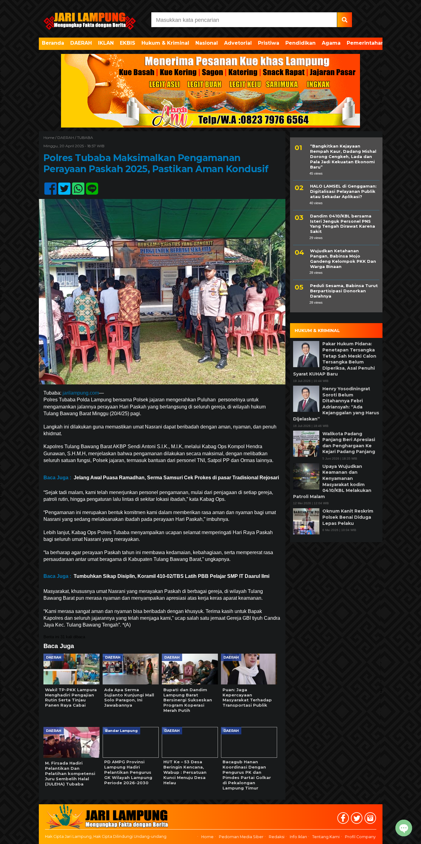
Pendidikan (300, 43)
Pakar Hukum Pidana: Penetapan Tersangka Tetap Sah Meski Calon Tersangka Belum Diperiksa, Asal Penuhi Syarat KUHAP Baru (334, 359)
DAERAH (81, 43)
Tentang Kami (326, 837)
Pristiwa (268, 43)
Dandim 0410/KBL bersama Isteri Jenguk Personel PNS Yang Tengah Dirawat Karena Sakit (342, 223)
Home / (50, 137)
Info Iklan (298, 837)
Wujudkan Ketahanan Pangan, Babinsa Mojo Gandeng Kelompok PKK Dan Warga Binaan (343, 258)
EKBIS (127, 43)
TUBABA (85, 137)
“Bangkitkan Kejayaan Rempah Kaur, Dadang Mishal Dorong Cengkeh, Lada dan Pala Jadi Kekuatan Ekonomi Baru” (343, 156)
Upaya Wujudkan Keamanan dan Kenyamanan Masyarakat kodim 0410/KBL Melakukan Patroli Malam (332, 481)
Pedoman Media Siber (241, 837)
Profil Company (360, 837)
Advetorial (238, 43)
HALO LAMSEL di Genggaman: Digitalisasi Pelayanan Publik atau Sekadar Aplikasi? (343, 191)
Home (207, 837)
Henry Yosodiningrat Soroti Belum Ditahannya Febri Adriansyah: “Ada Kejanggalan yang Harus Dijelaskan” (336, 403)
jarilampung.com (81, 393)
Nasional (206, 43)
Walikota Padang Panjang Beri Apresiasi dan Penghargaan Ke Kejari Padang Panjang (348, 442)
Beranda (53, 43)
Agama (331, 43)
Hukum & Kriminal (165, 43)
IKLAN (106, 43)
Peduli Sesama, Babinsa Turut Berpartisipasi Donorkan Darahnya (344, 290)
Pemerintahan (365, 43)
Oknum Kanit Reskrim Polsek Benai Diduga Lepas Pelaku (347, 517)
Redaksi (276, 837)
